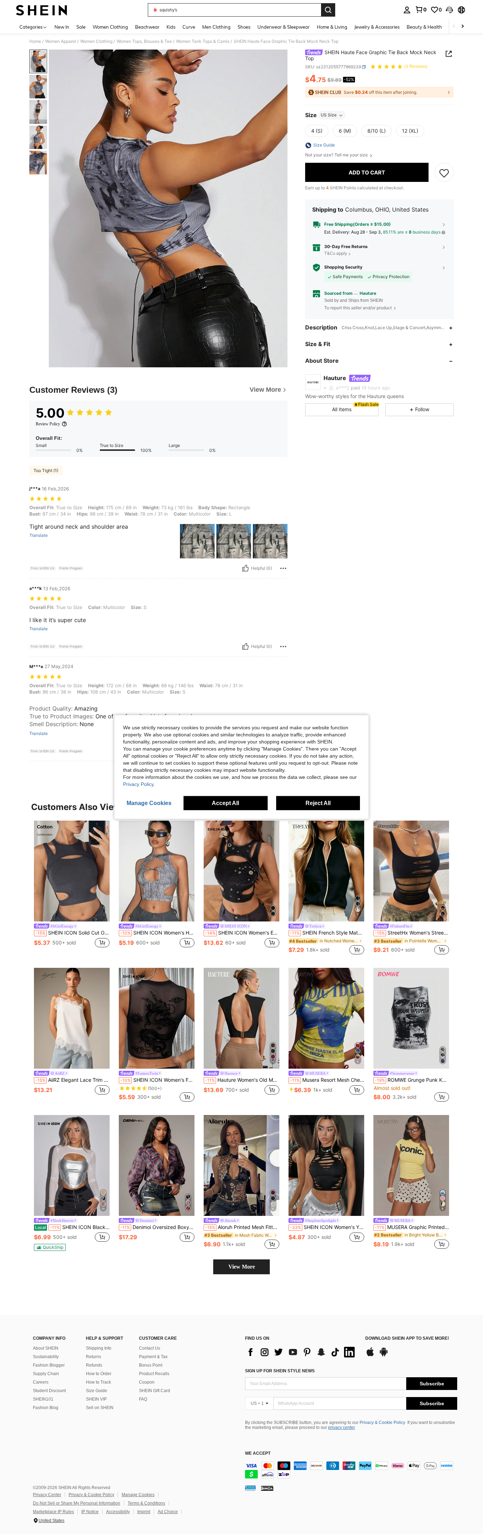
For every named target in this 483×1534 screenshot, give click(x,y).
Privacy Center (47, 1494)
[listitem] (71, 888)
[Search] (328, 10)
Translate (38, 535)
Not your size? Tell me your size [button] (337, 155)
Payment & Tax (153, 1356)
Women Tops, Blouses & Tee (144, 41)
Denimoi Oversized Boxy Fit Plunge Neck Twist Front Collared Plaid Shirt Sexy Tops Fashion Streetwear (157, 1227)
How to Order (98, 1373)
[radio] (316, 131)
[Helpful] (245, 568)
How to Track (98, 1382)
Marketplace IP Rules (53, 1511)
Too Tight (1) (46, 470)
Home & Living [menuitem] (332, 27)
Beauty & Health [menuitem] (424, 27)
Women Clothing (96, 41)
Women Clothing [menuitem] (110, 27)
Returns (93, 1356)
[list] (301, 1352)
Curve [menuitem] (188, 27)
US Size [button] (329, 115)
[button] (449, 10)
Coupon (147, 1382)
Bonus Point (150, 1365)
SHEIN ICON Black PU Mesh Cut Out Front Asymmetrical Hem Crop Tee (72, 1227)
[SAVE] (444, 172)
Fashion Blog (45, 1407)
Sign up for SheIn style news (280, 1370)
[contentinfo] (351, 1469)
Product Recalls (154, 1373)
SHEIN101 (43, 1399)
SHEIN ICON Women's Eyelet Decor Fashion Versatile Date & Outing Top (242, 933)
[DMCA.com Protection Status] (267, 1488)
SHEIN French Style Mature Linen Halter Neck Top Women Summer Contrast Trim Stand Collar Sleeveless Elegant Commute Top (327, 933)
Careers (40, 1382)
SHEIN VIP (96, 1399)
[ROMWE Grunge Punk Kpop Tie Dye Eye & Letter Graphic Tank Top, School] (411, 1018)
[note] (50, 1247)
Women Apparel (60, 41)
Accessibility (118, 1511)
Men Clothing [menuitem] (216, 27)
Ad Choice (168, 1511)
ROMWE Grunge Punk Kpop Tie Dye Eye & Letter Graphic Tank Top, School (412, 1080)
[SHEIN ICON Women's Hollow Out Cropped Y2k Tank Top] (156, 871)
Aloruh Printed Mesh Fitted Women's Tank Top (242, 1227)
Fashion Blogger (49, 1365)
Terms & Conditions (146, 1503)
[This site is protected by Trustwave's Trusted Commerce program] (250, 1488)
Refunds (94, 1365)
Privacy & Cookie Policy (382, 1422)
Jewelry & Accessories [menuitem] (377, 27)
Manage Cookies (138, 1494)
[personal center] (407, 10)
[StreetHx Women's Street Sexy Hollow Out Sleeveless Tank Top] (411, 871)
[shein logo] (41, 10)
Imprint (143, 1511)
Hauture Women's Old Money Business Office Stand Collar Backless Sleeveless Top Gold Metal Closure (242, 1080)
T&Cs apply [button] (335, 253)
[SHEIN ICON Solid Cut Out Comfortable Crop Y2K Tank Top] (72, 871)
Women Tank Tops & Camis (202, 41)
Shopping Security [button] (343, 267)
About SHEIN (45, 1348)
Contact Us (149, 1348)
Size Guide (96, 1390)
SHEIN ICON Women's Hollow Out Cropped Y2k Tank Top (157, 933)
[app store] (370, 1355)
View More (241, 1267)
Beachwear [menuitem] (147, 27)
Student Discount (49, 1390)
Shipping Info (98, 1348)
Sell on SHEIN (100, 1407)
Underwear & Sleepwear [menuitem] (283, 27)
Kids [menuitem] (171, 27)
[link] (421, 9)
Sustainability (46, 1356)
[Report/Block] (283, 568)
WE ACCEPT (257, 1453)
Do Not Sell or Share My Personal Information (76, 1503)
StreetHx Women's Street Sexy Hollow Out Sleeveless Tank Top (412, 933)
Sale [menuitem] (81, 27)
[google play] (384, 1355)
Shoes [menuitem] (244, 27)
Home (35, 41)
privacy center (341, 1427)
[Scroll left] (454, 27)
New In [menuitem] (61, 27)
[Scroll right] (462, 27)
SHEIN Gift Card (154, 1390)
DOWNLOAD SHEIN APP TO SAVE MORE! (407, 1338)
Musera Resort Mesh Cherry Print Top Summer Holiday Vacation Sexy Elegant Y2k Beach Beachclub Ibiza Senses (327, 1080)
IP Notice (90, 1511)
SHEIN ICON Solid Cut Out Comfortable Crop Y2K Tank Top (72, 933)
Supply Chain (46, 1373)
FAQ (143, 1399)
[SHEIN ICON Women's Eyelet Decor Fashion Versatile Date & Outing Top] (241, 871)
